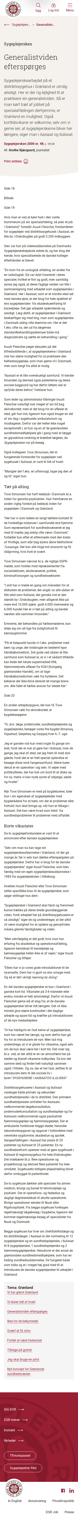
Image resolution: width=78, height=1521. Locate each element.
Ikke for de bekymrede (23, 1321)
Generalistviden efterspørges (27, 1311)
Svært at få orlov (19, 1331)
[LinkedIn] (71, 1490)
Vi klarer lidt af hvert (21, 1302)
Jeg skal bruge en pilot (23, 1359)
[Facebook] (63, 1490)
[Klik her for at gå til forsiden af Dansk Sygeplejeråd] (19, 8)
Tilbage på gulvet (19, 1350)
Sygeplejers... (21, 25)
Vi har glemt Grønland (22, 1292)
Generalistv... (45, 25)
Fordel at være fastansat (24, 1340)
